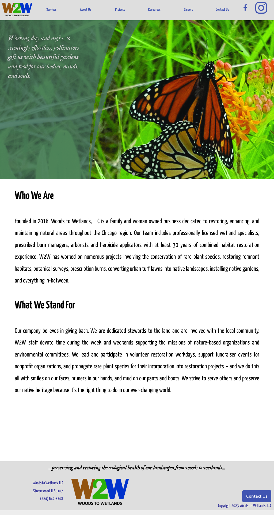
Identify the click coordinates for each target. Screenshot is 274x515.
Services (51, 9)
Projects (120, 9)
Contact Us (222, 9)
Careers (188, 9)
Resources (154, 9)
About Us (85, 9)
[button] (127, 174)
